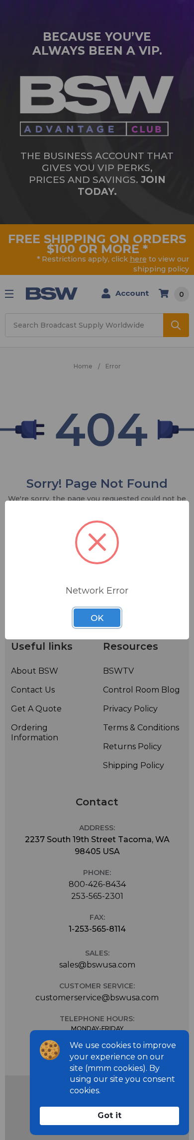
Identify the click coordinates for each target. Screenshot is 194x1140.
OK (97, 618)
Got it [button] (109, 1115)
